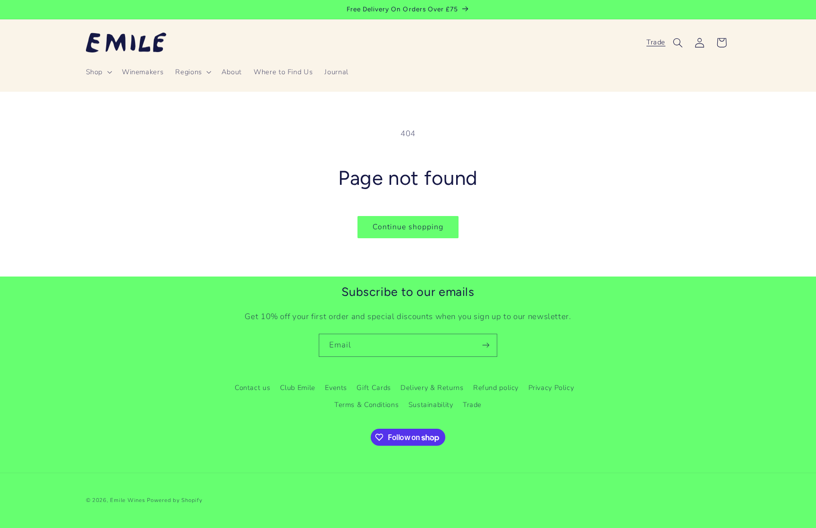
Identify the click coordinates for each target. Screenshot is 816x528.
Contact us (252, 387)
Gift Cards (374, 387)
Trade (655, 42)
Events (336, 387)
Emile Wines (128, 500)
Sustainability (430, 404)
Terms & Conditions (366, 404)
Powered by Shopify (174, 500)
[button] (98, 71)
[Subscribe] (486, 345)
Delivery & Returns (431, 387)
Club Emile (297, 387)
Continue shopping (408, 227)
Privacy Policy (551, 387)
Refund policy (495, 387)
